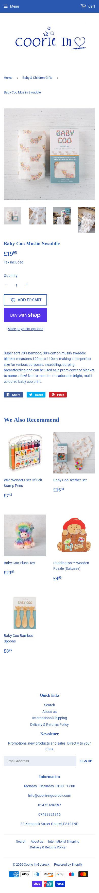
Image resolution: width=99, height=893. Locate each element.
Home (8, 78)
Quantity (11, 276)
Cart (91, 6)
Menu (14, 6)
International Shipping (49, 718)
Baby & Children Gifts (37, 78)
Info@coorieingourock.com (49, 795)
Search (49, 705)
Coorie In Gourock (37, 864)
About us (49, 712)
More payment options (25, 329)
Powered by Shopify (68, 864)
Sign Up (86, 761)
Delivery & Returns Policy (49, 725)
